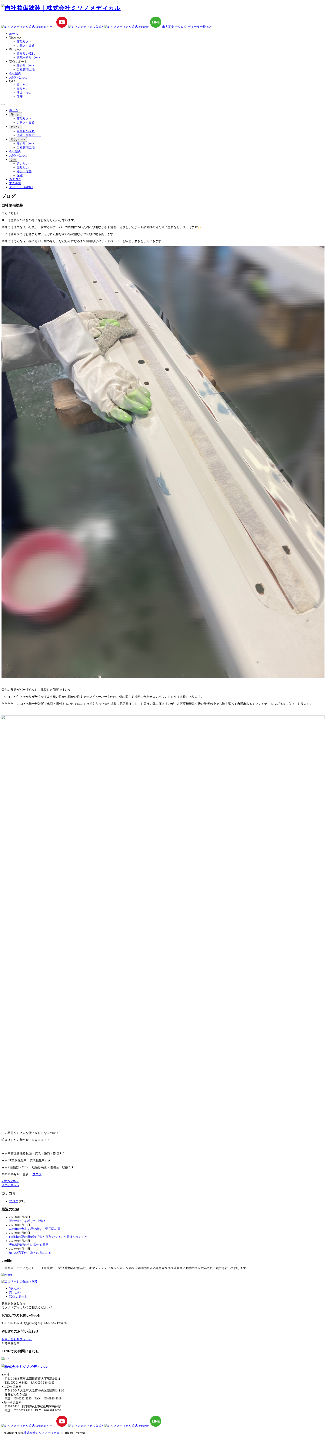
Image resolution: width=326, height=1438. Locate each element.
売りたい (23, 88)
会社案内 (15, 151)
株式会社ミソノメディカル (42, 1432)
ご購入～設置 (26, 45)
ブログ (37, 1174)
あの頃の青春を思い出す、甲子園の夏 (34, 1228)
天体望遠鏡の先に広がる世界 (28, 1244)
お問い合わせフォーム (17, 1339)
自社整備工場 (26, 69)
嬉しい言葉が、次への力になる (30, 1252)
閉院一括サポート (29, 57)
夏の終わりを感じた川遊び (27, 1221)
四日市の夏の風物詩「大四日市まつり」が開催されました (48, 1236)
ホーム (13, 110)
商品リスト (24, 41)
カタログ (181, 26)
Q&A (13, 159)
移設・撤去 (24, 92)
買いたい (23, 84)
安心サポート (26, 65)
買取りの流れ (26, 53)
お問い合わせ (18, 155)
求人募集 (168, 26)
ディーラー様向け (200, 26)
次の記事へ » (10, 1185)
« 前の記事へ (10, 1181)
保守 (20, 96)
